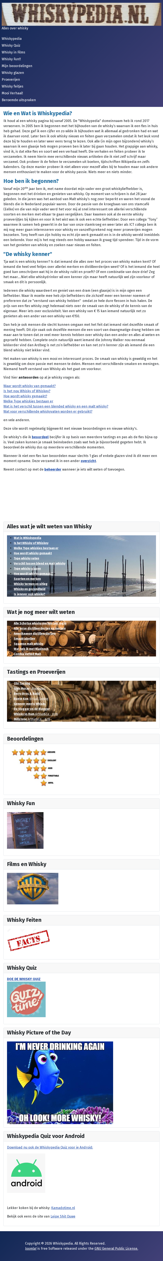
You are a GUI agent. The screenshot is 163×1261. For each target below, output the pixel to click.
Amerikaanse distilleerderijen (35, 633)
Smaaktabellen (24, 639)
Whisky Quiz (11, 45)
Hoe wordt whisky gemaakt (33, 553)
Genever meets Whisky (30, 704)
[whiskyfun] (25, 830)
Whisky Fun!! (11, 59)
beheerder (52, 469)
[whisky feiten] (29, 940)
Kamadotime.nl (63, 1208)
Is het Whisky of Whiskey (31, 543)
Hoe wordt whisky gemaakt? (33, 574)
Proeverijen (11, 80)
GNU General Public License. (116, 1249)
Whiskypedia (12, 39)
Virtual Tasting (31, 699)
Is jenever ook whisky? (29, 594)
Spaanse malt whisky (28, 644)
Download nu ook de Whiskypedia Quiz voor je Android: (50, 1147)
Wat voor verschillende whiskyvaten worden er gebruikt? (47, 411)
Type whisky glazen (27, 568)
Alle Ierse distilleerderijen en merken (40, 628)
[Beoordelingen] (37, 767)
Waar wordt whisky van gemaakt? (29, 386)
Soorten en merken (27, 579)
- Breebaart (29, 688)
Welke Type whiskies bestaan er (36, 548)
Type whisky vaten (26, 558)
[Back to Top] (156, 1253)
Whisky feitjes (12, 86)
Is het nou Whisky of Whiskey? (26, 391)
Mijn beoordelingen (17, 66)
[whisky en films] (32, 888)
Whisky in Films (13, 52)
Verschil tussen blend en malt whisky (39, 563)
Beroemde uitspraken (19, 100)
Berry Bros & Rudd (27, 693)
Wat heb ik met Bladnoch (31, 649)
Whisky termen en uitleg (31, 584)
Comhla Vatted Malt (27, 654)
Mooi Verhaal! (12, 93)
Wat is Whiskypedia (27, 538)
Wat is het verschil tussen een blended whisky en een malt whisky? (55, 406)
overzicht (88, 461)
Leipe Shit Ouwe (63, 1216)
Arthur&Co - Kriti (36, 714)
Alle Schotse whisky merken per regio (40, 623)
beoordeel (40, 437)
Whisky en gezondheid (29, 589)
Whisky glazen (13, 73)
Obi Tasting (22, 683)
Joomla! (31, 1249)
